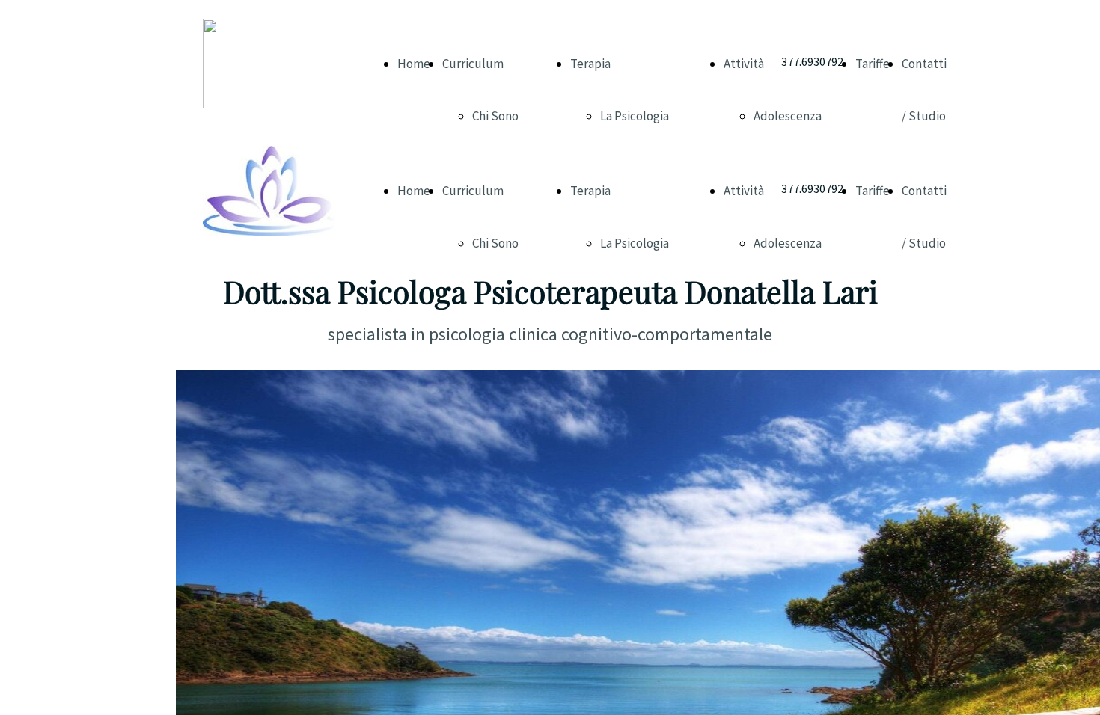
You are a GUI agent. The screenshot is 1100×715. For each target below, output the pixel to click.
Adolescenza (788, 116)
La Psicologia (634, 116)
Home (413, 63)
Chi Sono (495, 116)
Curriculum (473, 63)
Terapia (590, 63)
